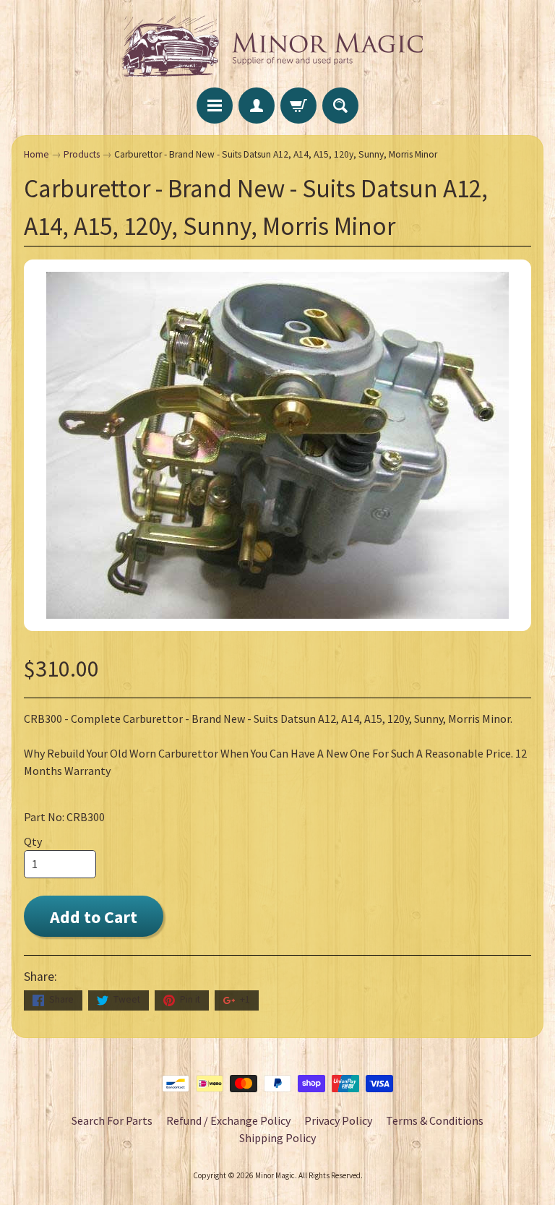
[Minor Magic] (277, 46)
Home (36, 154)
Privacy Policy (338, 1120)
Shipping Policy (277, 1138)
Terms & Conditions (434, 1120)
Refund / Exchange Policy (228, 1120)
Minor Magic (275, 1175)
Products (82, 154)
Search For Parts (112, 1120)
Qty (33, 841)
